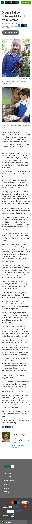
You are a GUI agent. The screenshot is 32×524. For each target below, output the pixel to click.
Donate (26, 2)
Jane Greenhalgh (12, 23)
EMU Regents (7, 492)
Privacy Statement (9, 480)
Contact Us (7, 484)
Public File (6, 488)
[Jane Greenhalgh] (6, 437)
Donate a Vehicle (8, 477)
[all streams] (29, 522)
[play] (3, 522)
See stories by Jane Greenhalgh (18, 446)
